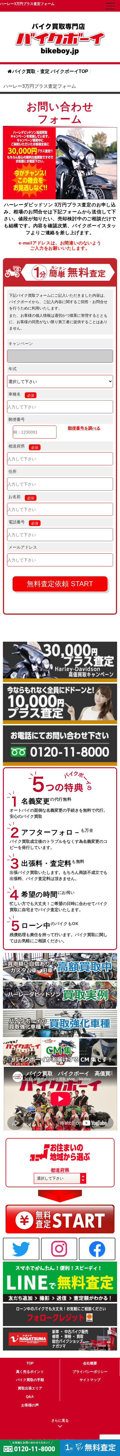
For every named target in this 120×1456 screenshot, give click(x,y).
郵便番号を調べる (84, 428)
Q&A (30, 1397)
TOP (30, 1363)
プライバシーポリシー (90, 1372)
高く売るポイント (30, 1372)
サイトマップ (90, 1380)
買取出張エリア (30, 1388)
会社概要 (90, 1363)
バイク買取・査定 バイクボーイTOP (50, 71)
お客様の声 (30, 1405)
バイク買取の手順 (30, 1380)
